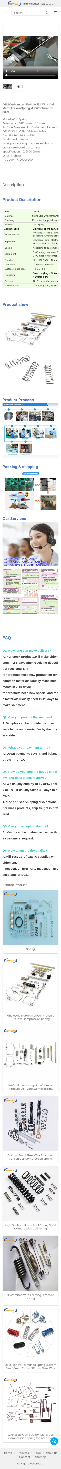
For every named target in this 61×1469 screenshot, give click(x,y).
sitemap (40, 1457)
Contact (24, 1457)
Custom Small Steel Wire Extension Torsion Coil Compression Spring (30, 1157)
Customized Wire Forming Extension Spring (30, 1296)
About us (51, 1453)
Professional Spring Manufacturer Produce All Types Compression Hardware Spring (30, 1087)
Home (8, 1453)
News (37, 1453)
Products (23, 1453)
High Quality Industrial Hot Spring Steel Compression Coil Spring (30, 1227)
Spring (30, 949)
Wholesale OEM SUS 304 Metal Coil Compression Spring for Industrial (31, 1436)
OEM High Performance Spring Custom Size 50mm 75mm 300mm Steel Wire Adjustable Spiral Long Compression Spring (30, 1366)
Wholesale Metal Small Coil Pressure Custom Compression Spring (30, 1017)
